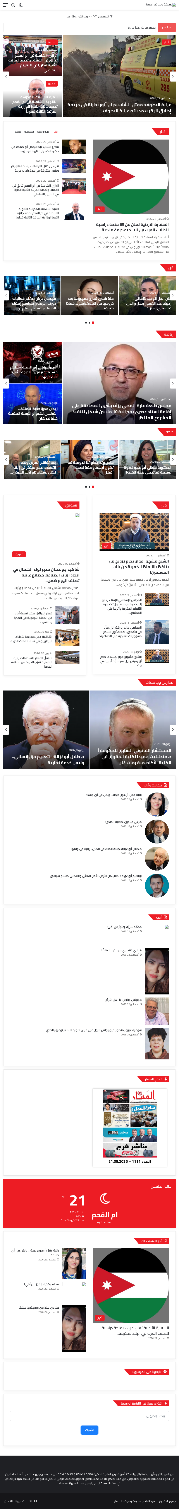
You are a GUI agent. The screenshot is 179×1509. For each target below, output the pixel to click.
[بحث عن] (13, 6)
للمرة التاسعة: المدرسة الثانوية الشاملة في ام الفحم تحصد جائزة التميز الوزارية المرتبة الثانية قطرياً (37, 213)
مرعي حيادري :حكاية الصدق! (123, 822)
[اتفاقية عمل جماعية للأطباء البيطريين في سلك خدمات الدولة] (67, 637)
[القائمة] (5, 6)
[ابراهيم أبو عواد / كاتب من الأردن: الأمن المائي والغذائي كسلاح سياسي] (157, 886)
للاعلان (8, 1501)
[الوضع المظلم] (21, 6)
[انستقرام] (30, 1501)
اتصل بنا (19, 1501)
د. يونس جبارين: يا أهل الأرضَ (123, 1000)
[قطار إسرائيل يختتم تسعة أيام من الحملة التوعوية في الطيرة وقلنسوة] (67, 615)
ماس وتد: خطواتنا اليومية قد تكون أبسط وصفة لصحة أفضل (91, 467)
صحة (170, 431)
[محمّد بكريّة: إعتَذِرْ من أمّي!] (157, 935)
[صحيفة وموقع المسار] (160, 5)
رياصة (169, 334)
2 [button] (89, 323)
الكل (55, 131)
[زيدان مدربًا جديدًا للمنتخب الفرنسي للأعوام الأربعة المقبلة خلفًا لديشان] (32, 404)
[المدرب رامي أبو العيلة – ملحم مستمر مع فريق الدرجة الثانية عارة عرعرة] (32, 362)
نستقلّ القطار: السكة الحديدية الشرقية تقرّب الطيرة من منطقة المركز (31, 662)
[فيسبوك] (35, 1501)
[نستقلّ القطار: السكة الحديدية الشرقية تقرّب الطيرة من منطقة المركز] (67, 657)
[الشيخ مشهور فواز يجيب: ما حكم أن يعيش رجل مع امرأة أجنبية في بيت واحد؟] (157, 656)
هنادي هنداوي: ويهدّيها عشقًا (121, 950)
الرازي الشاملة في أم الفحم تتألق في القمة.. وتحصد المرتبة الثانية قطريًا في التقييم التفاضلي (35, 190)
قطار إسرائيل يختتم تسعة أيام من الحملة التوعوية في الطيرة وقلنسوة (33, 617)
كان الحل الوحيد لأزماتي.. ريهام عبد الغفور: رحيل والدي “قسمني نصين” (148, 303)
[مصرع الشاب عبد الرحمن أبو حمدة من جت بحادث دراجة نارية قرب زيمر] (32, 55)
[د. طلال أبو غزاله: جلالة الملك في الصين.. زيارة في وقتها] (157, 859)
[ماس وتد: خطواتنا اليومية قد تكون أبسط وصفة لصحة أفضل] (89, 459)
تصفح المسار (153, 1079)
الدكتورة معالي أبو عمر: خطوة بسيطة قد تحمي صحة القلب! (147, 470)
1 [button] (93, 322)
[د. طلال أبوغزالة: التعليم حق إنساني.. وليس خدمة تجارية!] (46, 730)
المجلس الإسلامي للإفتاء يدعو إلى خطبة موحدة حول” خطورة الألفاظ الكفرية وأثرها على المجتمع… (122, 606)
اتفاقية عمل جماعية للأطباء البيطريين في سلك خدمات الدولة (31, 639)
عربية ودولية (43, 131)
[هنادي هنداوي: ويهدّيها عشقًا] (157, 971)
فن (171, 267)
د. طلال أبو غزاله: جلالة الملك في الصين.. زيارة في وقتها (106, 849)
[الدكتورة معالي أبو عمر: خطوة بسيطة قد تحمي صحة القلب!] (147, 459)
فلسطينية (29, 131)
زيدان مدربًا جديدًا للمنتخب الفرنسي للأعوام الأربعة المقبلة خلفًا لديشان (33, 413)
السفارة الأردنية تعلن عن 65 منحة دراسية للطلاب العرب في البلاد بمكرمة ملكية (123, 108)
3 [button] (86, 323)
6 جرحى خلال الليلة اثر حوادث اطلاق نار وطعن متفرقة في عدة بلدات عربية (33, 106)
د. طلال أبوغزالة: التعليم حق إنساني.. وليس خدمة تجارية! (48, 759)
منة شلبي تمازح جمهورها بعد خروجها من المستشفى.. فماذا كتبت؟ (90, 303)
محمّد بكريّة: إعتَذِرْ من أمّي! (124, 927)
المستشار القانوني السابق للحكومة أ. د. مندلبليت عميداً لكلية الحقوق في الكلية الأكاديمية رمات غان (133, 756)
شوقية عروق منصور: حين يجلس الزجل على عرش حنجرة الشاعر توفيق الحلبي (94, 1030)
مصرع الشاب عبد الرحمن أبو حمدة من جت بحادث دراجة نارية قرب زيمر (34, 65)
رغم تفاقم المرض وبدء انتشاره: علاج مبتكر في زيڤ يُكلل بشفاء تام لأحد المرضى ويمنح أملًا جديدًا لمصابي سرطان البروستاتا (34, 472)
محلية (51, 42)
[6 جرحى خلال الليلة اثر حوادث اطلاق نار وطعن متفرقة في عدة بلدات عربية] (32, 97)
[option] (89, 76)
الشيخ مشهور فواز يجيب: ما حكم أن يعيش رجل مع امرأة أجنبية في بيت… (121, 661)
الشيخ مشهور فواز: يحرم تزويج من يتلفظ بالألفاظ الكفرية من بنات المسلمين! (139, 567)
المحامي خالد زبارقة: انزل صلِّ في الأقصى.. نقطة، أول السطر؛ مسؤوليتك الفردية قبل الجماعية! (121, 632)
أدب (159, 917)
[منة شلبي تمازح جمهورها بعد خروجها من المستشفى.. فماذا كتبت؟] (89, 295)
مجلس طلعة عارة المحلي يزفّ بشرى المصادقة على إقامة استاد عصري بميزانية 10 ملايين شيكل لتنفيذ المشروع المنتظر (121, 411)
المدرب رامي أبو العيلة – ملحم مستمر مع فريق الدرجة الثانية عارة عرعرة (34, 372)
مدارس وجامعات (160, 682)
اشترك (89, 1430)
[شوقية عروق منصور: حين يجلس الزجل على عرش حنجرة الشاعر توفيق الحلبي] (157, 1043)
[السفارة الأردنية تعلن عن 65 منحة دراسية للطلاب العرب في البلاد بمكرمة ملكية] (119, 76)
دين (164, 505)
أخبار (166, 42)
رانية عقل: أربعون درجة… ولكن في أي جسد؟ (114, 795)
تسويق (71, 505)
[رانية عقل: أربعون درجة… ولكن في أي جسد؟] (157, 805)
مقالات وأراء (153, 785)
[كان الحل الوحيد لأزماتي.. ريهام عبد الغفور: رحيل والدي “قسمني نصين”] (147, 295)
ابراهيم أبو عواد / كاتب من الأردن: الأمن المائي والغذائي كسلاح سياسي (96, 876)
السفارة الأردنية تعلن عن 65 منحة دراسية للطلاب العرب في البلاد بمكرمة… (135, 1330)
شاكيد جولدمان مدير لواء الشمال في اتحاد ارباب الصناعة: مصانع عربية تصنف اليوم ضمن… (46, 575)
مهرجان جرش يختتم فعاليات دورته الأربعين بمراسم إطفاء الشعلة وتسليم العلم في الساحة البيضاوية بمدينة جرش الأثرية (32, 308)
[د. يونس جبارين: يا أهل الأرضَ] (157, 1011)
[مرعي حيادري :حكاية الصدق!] (157, 832)
